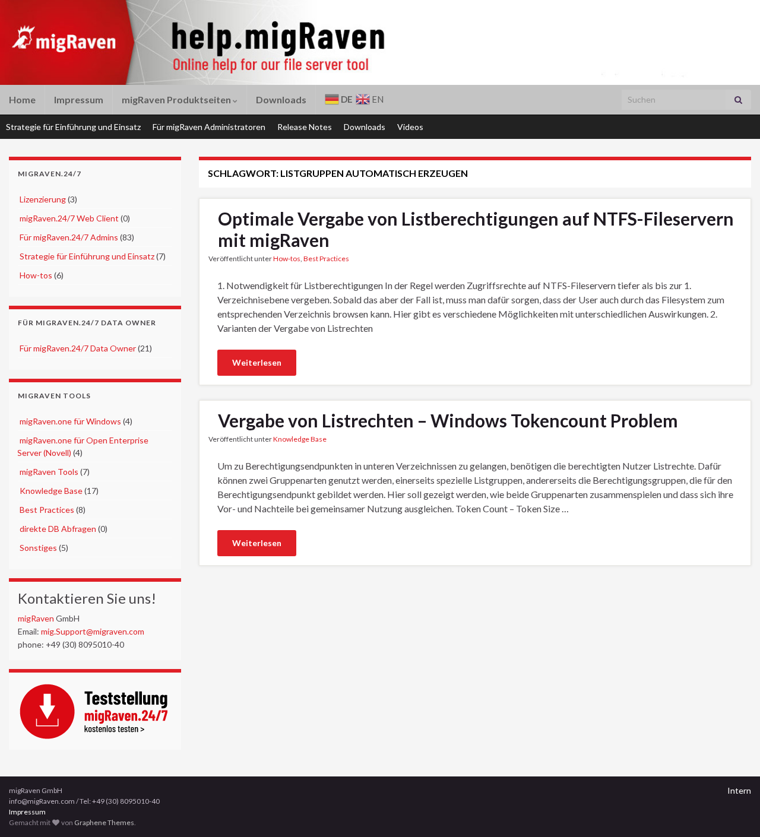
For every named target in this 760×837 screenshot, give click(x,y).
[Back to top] (733, 810)
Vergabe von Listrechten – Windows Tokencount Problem (448, 420)
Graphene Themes (104, 822)
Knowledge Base (51, 491)
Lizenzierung (43, 199)
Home (22, 99)
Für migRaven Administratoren (209, 127)
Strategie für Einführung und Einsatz (73, 127)
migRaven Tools (49, 472)
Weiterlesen (256, 362)
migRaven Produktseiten (177, 99)
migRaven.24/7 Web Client (69, 218)
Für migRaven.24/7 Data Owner (78, 348)
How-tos (36, 275)
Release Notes (304, 127)
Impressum (78, 99)
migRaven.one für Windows (70, 421)
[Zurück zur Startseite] (347, 42)
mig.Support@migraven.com (92, 631)
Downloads (281, 99)
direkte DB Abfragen (58, 529)
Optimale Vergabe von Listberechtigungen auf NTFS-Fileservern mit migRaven (476, 229)
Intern (739, 790)
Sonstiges (38, 548)
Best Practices (47, 510)
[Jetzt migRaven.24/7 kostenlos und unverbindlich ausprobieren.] (100, 709)
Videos (410, 127)
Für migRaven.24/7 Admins (69, 237)
